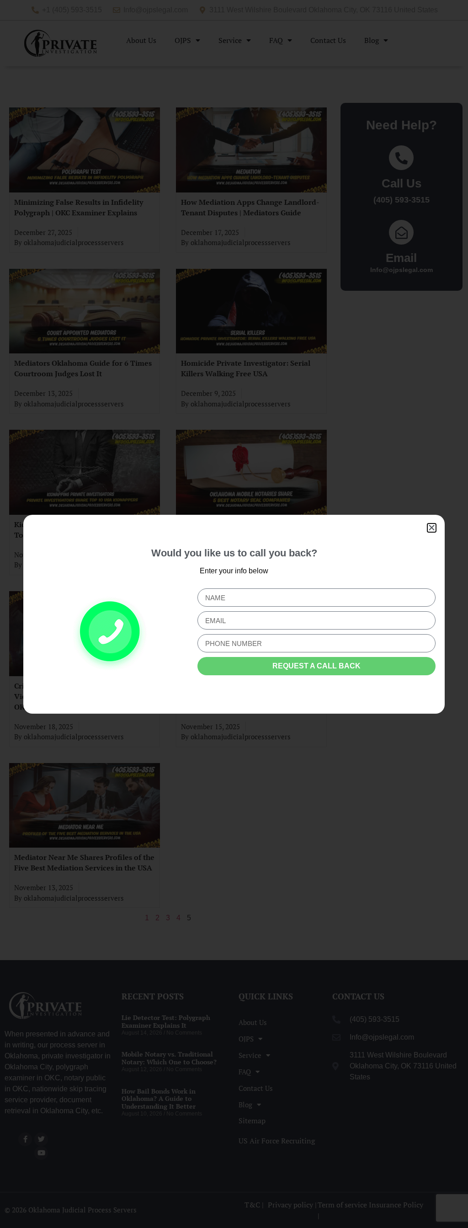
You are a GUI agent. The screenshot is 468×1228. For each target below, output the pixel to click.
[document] (234, 614)
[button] (432, 528)
